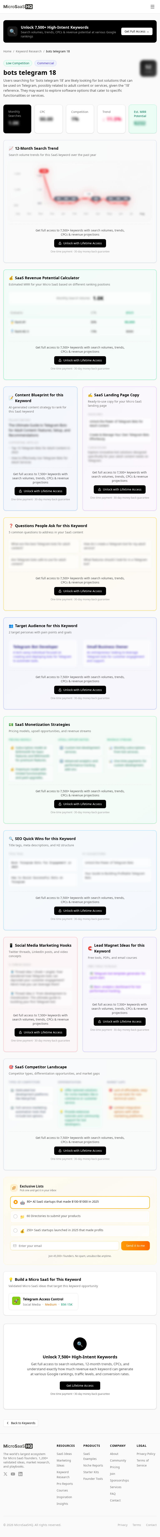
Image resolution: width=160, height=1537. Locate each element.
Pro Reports (65, 1484)
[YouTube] (13, 1474)
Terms (136, 1525)
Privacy (123, 1525)
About (114, 1454)
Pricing (115, 1467)
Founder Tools (93, 1479)
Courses (62, 1490)
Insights (62, 1504)
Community (118, 1460)
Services (115, 1487)
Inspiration (64, 1497)
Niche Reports (93, 1465)
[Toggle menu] (152, 6)
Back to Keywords (23, 1423)
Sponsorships (119, 1480)
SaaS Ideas (64, 1454)
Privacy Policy (146, 1454)
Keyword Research (29, 51)
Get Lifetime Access (80, 1386)
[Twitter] (5, 1474)
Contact (115, 1500)
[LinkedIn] (20, 1474)
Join (112, 1474)
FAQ (113, 1494)
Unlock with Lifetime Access (82, 243)
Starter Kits (91, 1472)
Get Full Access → (137, 31)
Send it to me (135, 1246)
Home (7, 51)
